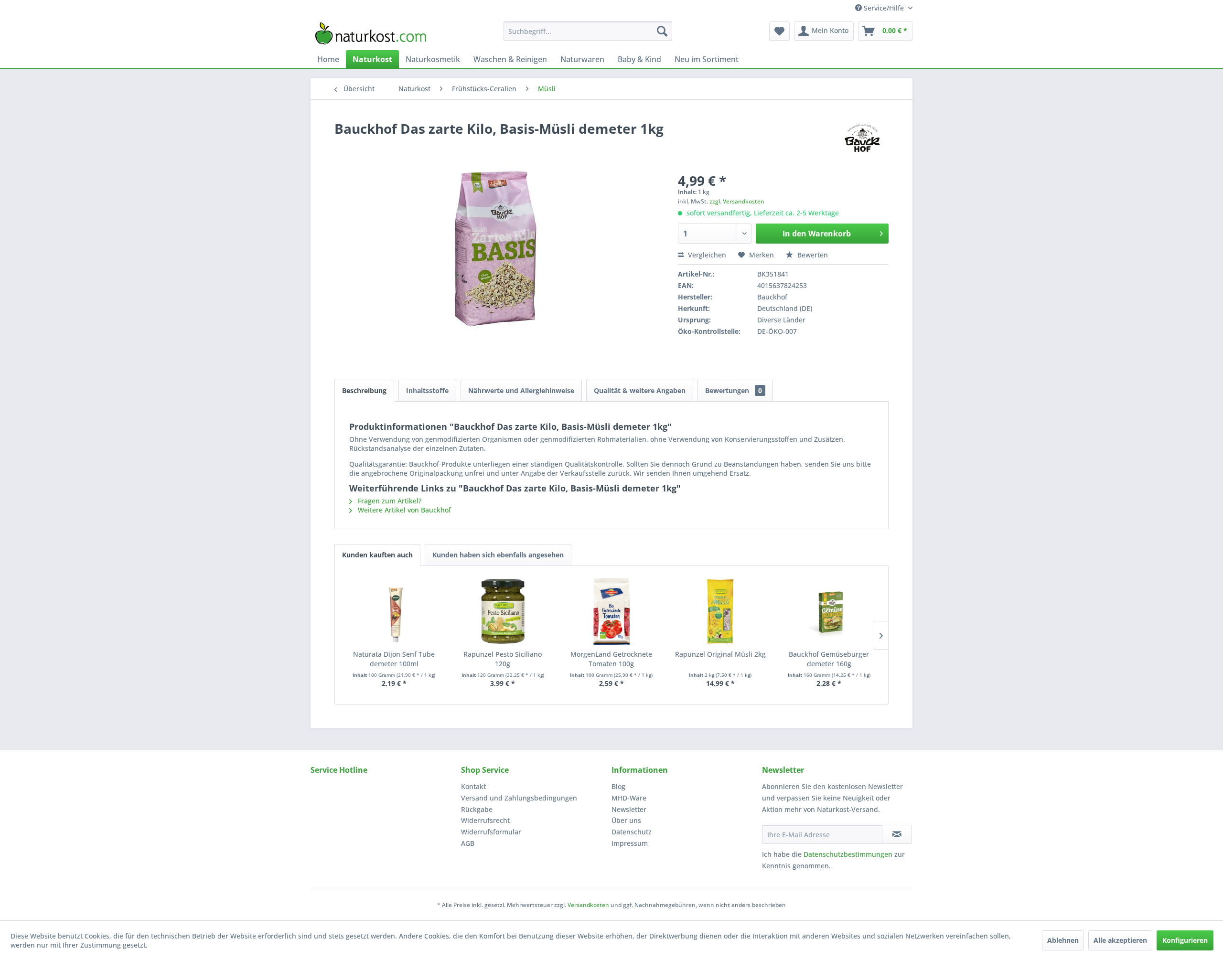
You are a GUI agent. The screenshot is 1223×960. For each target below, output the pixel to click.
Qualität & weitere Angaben (640, 390)
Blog (618, 786)
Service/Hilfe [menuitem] (884, 7)
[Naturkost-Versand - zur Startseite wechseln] (370, 33)
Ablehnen (1063, 940)
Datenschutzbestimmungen (848, 854)
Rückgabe (477, 809)
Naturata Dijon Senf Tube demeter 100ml (394, 659)
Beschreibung (364, 390)
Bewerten (811, 254)
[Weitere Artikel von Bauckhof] (862, 138)
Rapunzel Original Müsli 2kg (720, 654)
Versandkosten (588, 905)
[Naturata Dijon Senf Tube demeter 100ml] (394, 611)
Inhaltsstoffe (427, 390)
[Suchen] (662, 31)
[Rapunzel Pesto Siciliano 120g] (503, 611)
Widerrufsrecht (485, 820)
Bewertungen (733, 390)
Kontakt (473, 786)
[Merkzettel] (779, 31)
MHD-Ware (629, 797)
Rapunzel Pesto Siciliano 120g (502, 659)
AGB (467, 843)
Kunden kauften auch (377, 554)
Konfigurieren (1185, 940)
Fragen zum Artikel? (388, 500)
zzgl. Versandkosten (736, 201)
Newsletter (629, 809)
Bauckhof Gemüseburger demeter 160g (829, 659)
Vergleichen (706, 254)
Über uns (626, 820)
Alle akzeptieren (1120, 940)
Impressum (630, 843)
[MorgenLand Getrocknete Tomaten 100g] (611, 611)
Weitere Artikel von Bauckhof (403, 509)
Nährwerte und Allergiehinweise (521, 390)
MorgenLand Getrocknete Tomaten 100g (611, 659)
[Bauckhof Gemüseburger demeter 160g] (829, 611)
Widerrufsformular (491, 831)
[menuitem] (588, 31)
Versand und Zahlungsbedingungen (519, 797)
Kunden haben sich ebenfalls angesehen (498, 554)
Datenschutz (632, 831)
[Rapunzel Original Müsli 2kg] (720, 611)
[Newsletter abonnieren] (897, 834)
